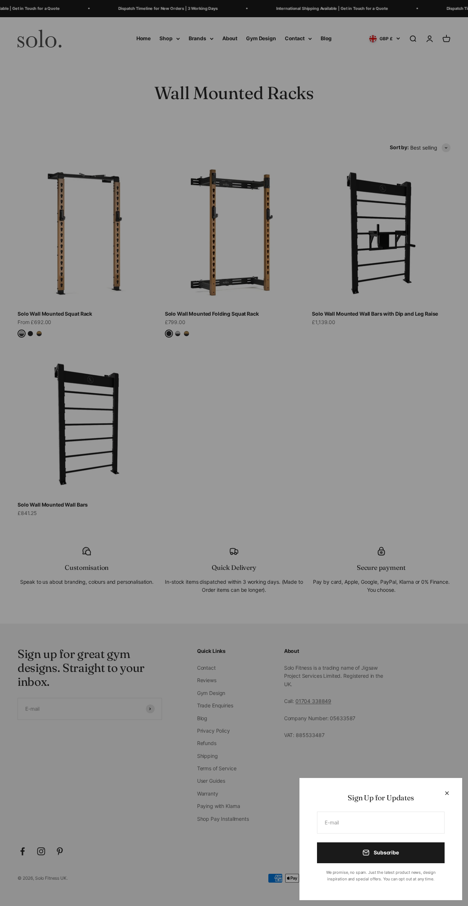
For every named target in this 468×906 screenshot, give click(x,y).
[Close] (447, 793)
